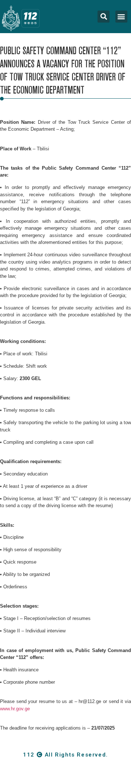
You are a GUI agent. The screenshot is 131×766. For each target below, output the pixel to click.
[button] (121, 17)
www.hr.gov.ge (15, 708)
